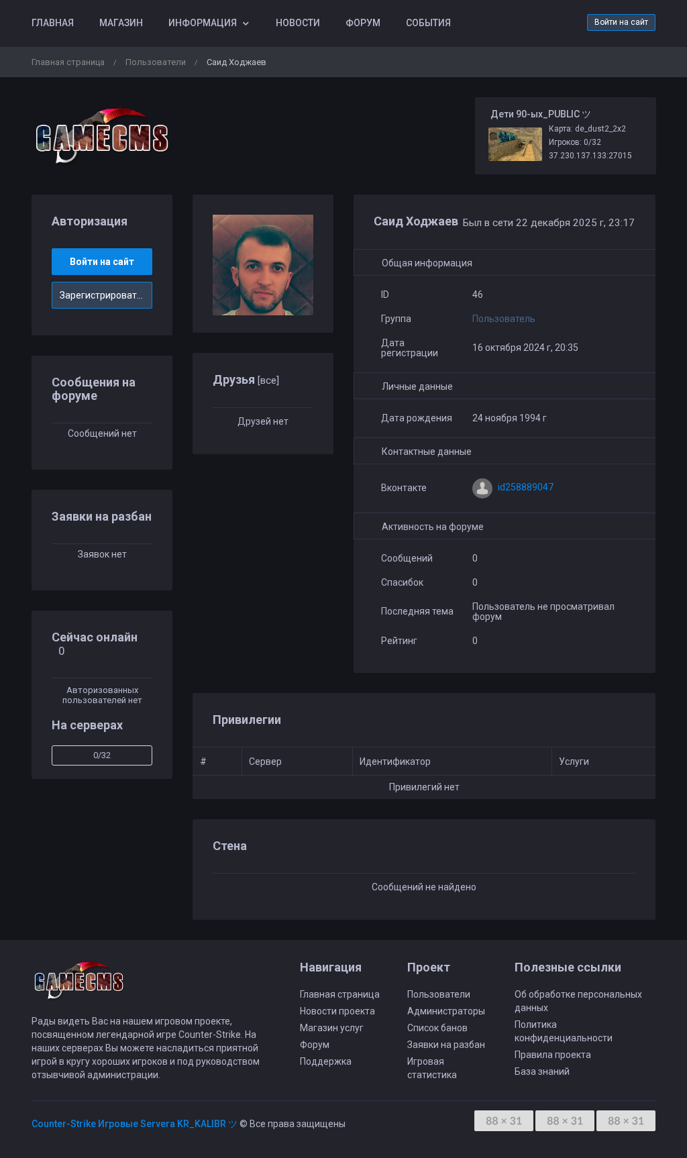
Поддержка (326, 1061)
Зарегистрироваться (106, 295)
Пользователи (155, 62)
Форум (363, 22)
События (428, 22)
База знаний (542, 1071)
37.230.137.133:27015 (590, 155)
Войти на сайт (621, 22)
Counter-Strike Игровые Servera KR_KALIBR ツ (134, 1123)
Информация (202, 22)
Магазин (121, 22)
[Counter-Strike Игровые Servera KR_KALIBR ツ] (102, 135)
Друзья (246, 379)
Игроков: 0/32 (575, 142)
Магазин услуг (332, 1027)
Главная (53, 22)
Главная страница (68, 62)
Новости (298, 22)
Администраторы (446, 1011)
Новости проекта (337, 1011)
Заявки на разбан (446, 1044)
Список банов (437, 1027)
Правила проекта (553, 1054)
